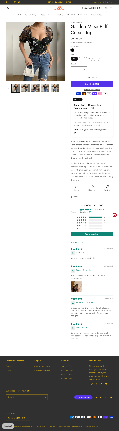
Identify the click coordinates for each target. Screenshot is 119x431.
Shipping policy (77, 426)
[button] (8, 8)
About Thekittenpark (42, 366)
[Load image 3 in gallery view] (35, 88)
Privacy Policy (66, 378)
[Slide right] (62, 88)
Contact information (91, 426)
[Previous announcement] (38, 2)
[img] (76, 249)
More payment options (92, 89)
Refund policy (41, 426)
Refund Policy (66, 374)
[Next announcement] (80, 2)
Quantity (74, 64)
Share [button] (75, 197)
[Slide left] (8, 88)
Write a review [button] (92, 234)
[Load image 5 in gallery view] (55, 88)
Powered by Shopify (27, 426)
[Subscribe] (45, 397)
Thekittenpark (16, 426)
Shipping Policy (67, 370)
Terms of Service (68, 366)
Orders (8, 366)
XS (74, 59)
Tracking (107, 190)
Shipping (74, 42)
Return (76, 190)
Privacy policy (52, 426)
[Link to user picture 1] (76, 286)
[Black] (72, 50)
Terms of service (64, 426)
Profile (8, 370)
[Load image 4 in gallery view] (45, 88)
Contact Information (42, 370)
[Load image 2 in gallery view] (25, 88)
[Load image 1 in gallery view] (16, 88)
